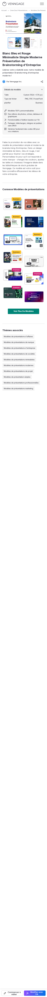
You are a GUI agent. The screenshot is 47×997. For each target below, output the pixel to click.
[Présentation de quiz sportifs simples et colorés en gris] (13, 257)
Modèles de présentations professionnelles (21, 383)
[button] (12, 993)
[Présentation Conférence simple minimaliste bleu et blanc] (13, 275)
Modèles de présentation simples (17, 377)
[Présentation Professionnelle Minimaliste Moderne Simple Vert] (13, 293)
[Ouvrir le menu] (42, 3)
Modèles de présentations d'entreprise (19, 348)
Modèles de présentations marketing (18, 388)
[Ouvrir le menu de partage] (42, 81)
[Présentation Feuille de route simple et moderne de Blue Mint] (13, 239)
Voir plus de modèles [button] (23, 311)
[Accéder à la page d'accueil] (13, 4)
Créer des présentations (18, 10)
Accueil (4, 10)
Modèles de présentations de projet (18, 371)
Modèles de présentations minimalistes (19, 360)
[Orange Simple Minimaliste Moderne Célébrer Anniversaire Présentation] (34, 204)
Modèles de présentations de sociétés (19, 354)
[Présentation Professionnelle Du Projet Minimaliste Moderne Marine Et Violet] (34, 297)
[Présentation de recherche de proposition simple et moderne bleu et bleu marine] (34, 222)
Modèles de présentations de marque (19, 342)
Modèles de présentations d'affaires (18, 336)
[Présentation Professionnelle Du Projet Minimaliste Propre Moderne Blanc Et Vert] (13, 222)
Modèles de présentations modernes (18, 365)
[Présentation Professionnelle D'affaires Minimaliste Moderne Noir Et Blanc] (34, 261)
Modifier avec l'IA (36, 993)
